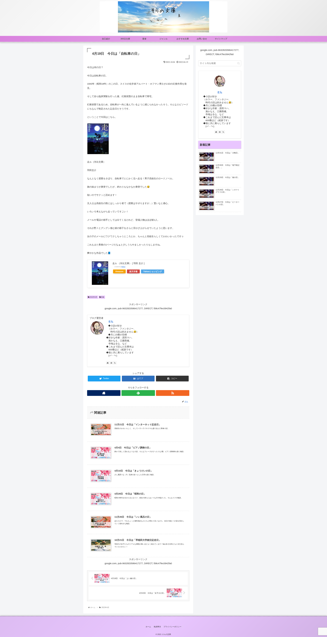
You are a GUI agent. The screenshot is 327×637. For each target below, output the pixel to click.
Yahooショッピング (152, 271)
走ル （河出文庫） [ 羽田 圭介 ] (128, 263)
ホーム (148, 627)
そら (110, 321)
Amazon (119, 271)
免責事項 (157, 627)
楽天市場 (133, 271)
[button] (238, 63)
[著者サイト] (107, 362)
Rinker (123, 266)
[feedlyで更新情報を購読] (111, 362)
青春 (102, 297)
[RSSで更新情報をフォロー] (114, 362)
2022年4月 (93, 297)
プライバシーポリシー (172, 627)
